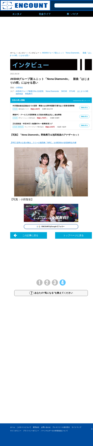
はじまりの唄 (82, 91)
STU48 (72, 91)
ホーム (12, 427)
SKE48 (64, 91)
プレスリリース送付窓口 (61, 427)
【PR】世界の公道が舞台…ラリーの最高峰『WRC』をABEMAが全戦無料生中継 (43, 143)
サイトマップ (76, 427)
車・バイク (72, 14)
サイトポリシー (15, 431)
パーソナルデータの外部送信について (54, 431)
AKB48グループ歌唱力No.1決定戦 (29, 91)
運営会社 (36, 427)
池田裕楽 (19, 94)
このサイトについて (24, 427)
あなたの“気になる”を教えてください (53, 293)
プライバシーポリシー (31, 431)
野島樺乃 (28, 94)
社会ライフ (45, 14)
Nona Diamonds (52, 91)
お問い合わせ (46, 427)
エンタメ (17, 14)
